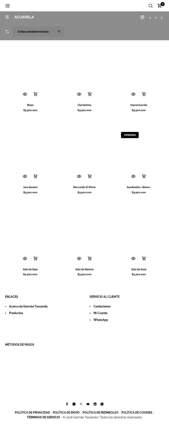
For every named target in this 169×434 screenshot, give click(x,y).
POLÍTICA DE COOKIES (136, 412)
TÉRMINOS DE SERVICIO (43, 417)
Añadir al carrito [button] (35, 94)
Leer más (144, 176)
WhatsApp (101, 319)
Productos (16, 313)
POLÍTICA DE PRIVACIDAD (32, 412)
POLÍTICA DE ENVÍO (66, 412)
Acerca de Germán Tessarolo (28, 306)
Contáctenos (102, 306)
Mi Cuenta (100, 313)
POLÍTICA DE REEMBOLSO (101, 412)
